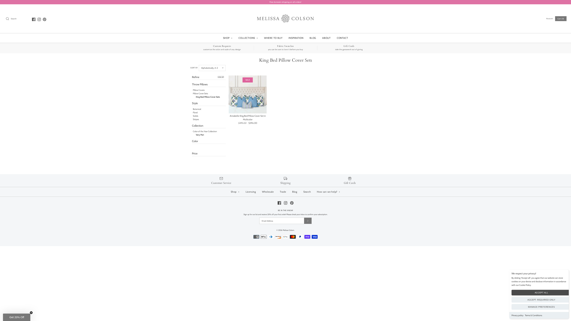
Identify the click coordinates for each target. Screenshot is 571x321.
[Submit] (308, 221)
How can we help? (328, 191)
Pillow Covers (199, 90)
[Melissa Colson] (285, 9)
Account (549, 18)
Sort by (194, 68)
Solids (195, 116)
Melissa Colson (288, 230)
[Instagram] (39, 19)
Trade (283, 191)
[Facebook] (33, 19)
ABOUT (326, 38)
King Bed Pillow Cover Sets (208, 97)
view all (221, 77)
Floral (195, 112)
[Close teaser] (31, 312)
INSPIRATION (295, 38)
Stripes (196, 119)
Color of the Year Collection (205, 131)
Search (307, 191)
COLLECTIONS (248, 38)
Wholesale (268, 191)
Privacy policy (517, 315)
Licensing (251, 191)
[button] (16, 317)
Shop (235, 191)
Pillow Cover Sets (200, 93)
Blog (294, 191)
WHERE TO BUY (273, 38)
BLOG (313, 38)
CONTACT (342, 38)
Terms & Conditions (533, 315)
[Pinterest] (44, 19)
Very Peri (200, 134)
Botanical (197, 109)
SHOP (227, 38)
